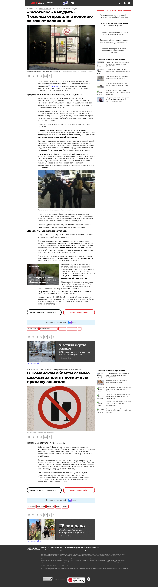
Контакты (75, 550)
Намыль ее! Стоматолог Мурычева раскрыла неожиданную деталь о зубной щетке (117, 64)
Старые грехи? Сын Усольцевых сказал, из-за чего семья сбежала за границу (118, 71)
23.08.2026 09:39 (32, 370)
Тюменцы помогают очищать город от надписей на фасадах (114, 25)
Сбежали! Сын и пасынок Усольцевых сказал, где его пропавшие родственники (118, 403)
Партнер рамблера (60, 579)
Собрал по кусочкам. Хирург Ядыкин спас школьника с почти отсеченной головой (118, 410)
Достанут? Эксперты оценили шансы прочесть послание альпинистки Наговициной (118, 396)
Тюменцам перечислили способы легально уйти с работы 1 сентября (114, 16)
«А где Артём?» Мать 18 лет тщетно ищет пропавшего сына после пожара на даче (117, 375)
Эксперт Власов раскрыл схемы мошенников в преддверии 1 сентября (114, 50)
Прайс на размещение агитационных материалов (82, 548)
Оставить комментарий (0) (79, 312)
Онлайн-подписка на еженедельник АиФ (55, 550)
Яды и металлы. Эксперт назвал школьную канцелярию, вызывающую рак (116, 382)
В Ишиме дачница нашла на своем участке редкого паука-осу (114, 33)
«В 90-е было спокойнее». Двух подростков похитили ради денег (117, 84)
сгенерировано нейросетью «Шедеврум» (41, 432)
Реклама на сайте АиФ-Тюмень (51, 548)
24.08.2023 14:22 (32, 9)
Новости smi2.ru (34, 363)
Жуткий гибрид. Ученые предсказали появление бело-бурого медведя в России (118, 389)
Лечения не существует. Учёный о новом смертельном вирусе (117, 77)
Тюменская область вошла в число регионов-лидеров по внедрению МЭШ (114, 42)
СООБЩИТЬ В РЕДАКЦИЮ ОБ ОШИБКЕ (92, 550)
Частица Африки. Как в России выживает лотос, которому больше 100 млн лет (118, 92)
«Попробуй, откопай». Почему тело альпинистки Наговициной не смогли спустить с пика (118, 99)
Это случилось (54, 86)
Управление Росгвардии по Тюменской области (77, 71)
